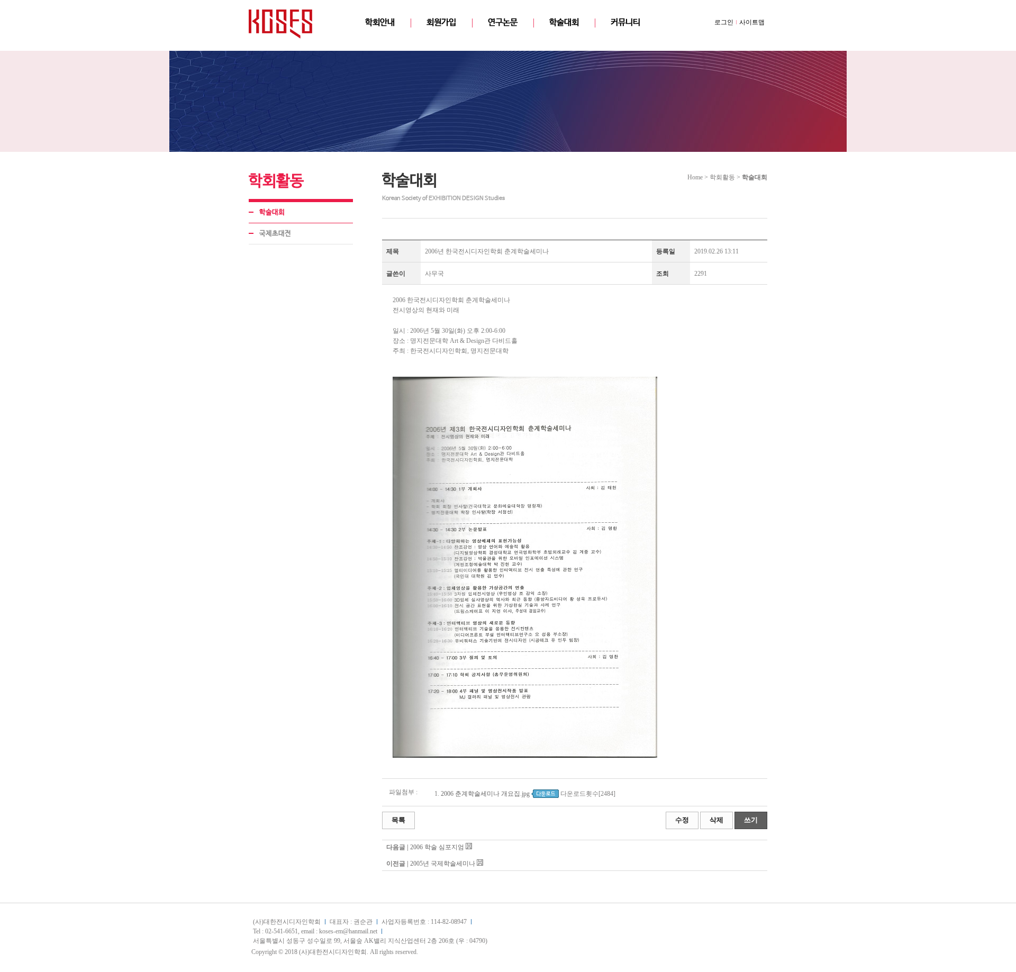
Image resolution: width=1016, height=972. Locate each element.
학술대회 (564, 22)
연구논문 (503, 22)
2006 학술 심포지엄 (437, 847)
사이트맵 (752, 22)
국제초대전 (275, 234)
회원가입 (441, 22)
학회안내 (380, 22)
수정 (682, 820)
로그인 (723, 22)
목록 (398, 820)
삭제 (716, 820)
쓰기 (751, 820)
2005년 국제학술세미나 (442, 863)
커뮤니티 (625, 22)
